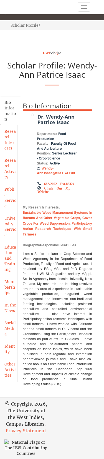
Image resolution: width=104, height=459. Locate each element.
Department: (47, 134)
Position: (44, 153)
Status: (42, 163)
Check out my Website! (53, 189)
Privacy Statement (26, 430)
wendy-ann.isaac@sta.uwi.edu (56, 170)
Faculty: (43, 144)
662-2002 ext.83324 (59, 183)
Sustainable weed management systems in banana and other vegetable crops (57, 215)
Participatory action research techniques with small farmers (57, 229)
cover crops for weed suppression (57, 220)
